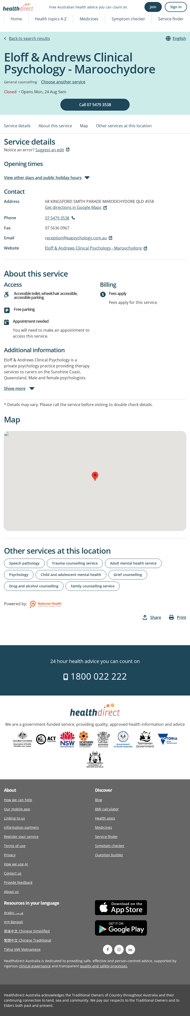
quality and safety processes (103, 966)
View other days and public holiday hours (43, 177)
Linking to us (14, 818)
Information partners (21, 827)
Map (84, 125)
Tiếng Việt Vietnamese (22, 949)
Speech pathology (24, 563)
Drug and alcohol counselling (33, 586)
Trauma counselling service (75, 563)
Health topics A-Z (51, 19)
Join (153, 6)
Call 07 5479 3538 (95, 104)
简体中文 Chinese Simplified (27, 931)
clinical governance (35, 966)
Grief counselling (128, 574)
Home (16, 19)
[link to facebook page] (107, 949)
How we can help (18, 799)
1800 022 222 (97, 676)
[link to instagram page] (119, 949)
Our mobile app (17, 809)
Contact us (13, 873)
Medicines (89, 19)
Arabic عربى (14, 912)
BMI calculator (107, 809)
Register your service (21, 836)
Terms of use (14, 845)
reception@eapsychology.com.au (76, 238)
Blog (98, 799)
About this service (55, 125)
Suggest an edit (49, 150)
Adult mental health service (133, 563)
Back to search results (29, 38)
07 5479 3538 (57, 218)
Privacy (10, 855)
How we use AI (16, 864)
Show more (14, 388)
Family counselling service (93, 586)
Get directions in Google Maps (73, 207)
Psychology (18, 574)
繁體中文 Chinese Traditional (27, 940)
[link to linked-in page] (130, 949)
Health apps (105, 818)
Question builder (109, 855)
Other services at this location (124, 125)
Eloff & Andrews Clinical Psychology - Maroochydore (93, 248)
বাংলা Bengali (13, 922)
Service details (17, 125)
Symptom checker (128, 19)
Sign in (176, 6)
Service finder (171, 19)
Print (181, 617)
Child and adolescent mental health (71, 574)
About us (11, 891)
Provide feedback (18, 882)
